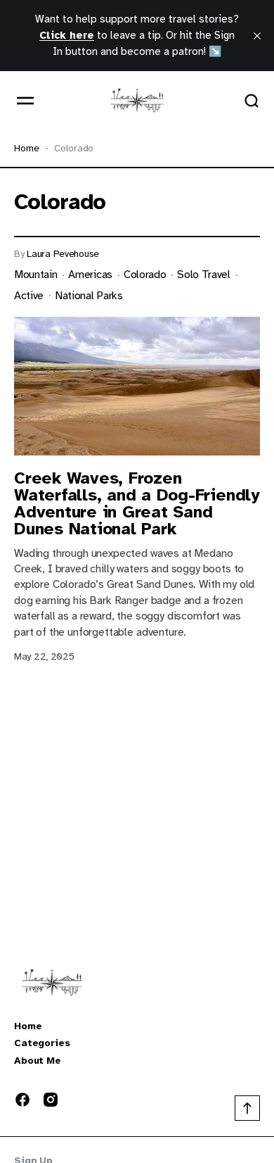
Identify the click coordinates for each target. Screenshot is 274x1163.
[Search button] (251, 100)
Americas (90, 275)
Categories (42, 1043)
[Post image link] (137, 386)
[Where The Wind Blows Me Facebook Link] (25, 1099)
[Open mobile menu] (25, 100)
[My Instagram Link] (48, 1099)
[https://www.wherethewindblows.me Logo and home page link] (137, 100)
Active (29, 296)
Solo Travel (203, 275)
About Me (37, 1061)
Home (26, 148)
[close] (257, 36)
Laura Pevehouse (63, 254)
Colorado (145, 275)
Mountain (35, 275)
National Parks (89, 296)
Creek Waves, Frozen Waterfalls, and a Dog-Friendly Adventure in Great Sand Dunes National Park (136, 503)
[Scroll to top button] (247, 1108)
